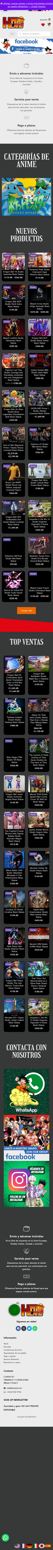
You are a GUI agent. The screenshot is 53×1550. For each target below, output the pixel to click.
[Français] (23, 1545)
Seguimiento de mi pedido (15, 1353)
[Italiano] (36, 1545)
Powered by (9, 1544)
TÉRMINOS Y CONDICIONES (16, 1380)
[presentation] (5, 188)
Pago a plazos (10, 1356)
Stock (6, 1344)
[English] (17, 1545)
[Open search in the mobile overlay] (34, 33)
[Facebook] (18, 1328)
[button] (2, 46)
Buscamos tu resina (12, 1362)
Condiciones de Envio (13, 1350)
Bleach (26, 194)
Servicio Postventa (11, 1359)
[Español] (48, 1545)
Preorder (7, 1347)
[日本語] (42, 1545)
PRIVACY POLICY (11, 1383)
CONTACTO (9, 1377)
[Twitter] (29, 1328)
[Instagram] (23, 1328)
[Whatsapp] (34, 1328)
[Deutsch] (29, 1545)
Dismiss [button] (41, 6)
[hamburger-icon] (12, 34)
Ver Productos (26, 199)
